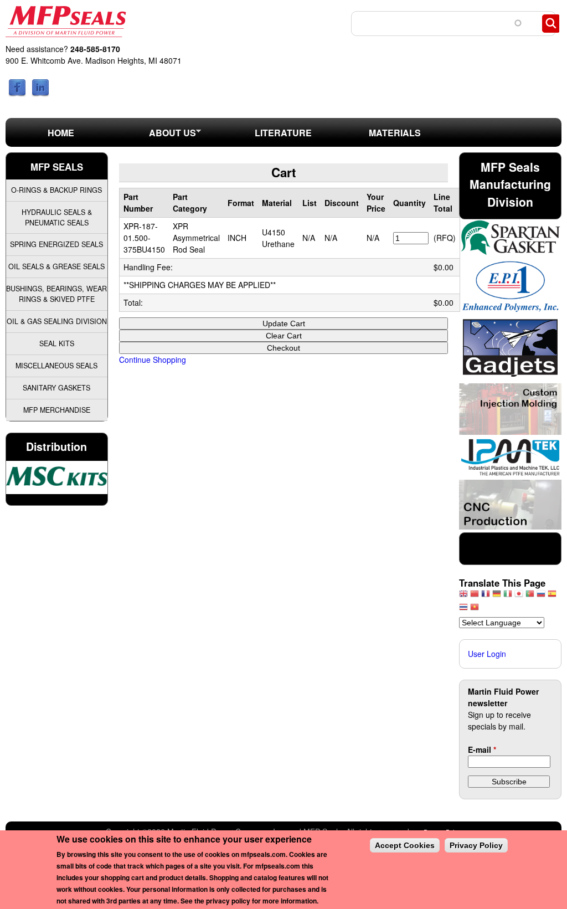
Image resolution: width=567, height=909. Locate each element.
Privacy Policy (476, 845)
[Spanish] (552, 596)
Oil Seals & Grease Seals (56, 266)
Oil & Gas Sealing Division (57, 321)
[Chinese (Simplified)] (474, 596)
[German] (496, 596)
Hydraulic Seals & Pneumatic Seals (57, 217)
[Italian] (507, 596)
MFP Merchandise (56, 410)
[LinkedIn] (40, 93)
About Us (156, 136)
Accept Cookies (405, 845)
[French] (485, 596)
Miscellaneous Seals (56, 366)
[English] (463, 596)
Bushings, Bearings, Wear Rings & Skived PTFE (56, 294)
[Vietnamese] (474, 610)
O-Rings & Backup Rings (56, 190)
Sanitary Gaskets (56, 388)
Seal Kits (56, 343)
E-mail (482, 749)
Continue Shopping (152, 359)
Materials (395, 132)
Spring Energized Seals (56, 244)
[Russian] (541, 596)
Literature (283, 132)
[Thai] (463, 610)
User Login (487, 653)
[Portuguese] (529, 596)
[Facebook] (17, 93)
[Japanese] (518, 596)
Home (61, 132)
